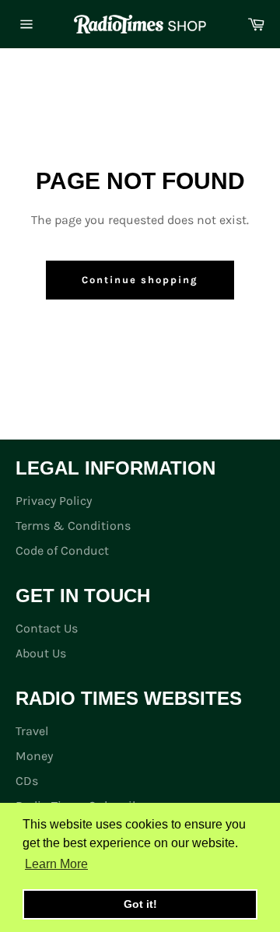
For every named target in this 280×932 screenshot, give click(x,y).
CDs (27, 780)
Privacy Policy (54, 500)
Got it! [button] (140, 904)
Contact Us (47, 628)
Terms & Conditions (73, 525)
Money (34, 755)
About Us (41, 653)
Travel (32, 731)
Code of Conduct (62, 550)
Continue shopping (140, 280)
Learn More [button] (56, 864)
